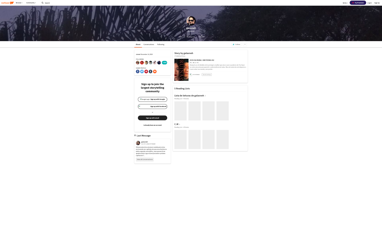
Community (30, 3)
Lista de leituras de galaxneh (189, 95)
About (138, 44)
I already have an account (152, 125)
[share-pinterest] (146, 71)
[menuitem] (236, 44)
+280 (164, 62)
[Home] (7, 3)
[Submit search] (42, 2)
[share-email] (155, 71)
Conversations (148, 44)
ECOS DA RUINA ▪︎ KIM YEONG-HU (202, 60)
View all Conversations (145, 159)
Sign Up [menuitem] (377, 3)
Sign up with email (152, 118)
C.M (176, 124)
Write (345, 3)
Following (160, 44)
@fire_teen (153, 151)
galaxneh (144, 142)
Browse (18, 3)
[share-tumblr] (150, 71)
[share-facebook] (137, 71)
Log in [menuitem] (369, 3)
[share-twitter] (142, 71)
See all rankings (207, 74)
